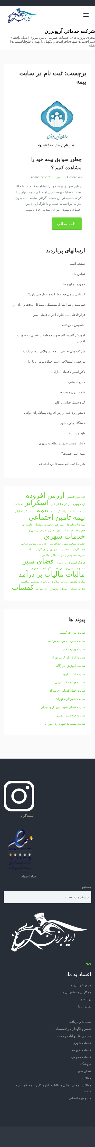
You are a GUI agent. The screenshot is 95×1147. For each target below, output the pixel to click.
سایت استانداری (74, 674)
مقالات (86, 1078)
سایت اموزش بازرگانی (70, 666)
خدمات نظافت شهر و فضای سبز (67, 543)
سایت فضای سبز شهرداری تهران (63, 707)
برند (53, 511)
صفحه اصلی (77, 263)
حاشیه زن (27, 524)
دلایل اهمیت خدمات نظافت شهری (62, 443)
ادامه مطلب (66, 224)
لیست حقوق (38, 568)
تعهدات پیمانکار (43, 524)
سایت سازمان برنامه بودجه (66, 641)
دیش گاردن (79, 549)
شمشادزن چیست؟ (72, 392)
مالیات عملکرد (60, 581)
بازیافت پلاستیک (66, 511)
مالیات (75, 574)
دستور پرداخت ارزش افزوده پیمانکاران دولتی (54, 412)
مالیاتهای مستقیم (40, 581)
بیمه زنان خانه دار (75, 524)
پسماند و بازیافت (79, 1022)
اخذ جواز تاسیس (76, 496)
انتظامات (18, 504)
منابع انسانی (76, 382)
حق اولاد (80, 530)
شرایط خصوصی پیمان (72, 555)
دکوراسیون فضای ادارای (68, 372)
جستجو (86, 887)
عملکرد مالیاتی (50, 555)
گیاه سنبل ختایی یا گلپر (69, 402)
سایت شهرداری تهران (70, 699)
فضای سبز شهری (75, 568)
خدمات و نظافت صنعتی (34, 543)
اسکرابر (36, 503)
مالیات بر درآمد (41, 574)
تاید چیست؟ (77, 433)
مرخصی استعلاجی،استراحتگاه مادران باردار (56, 361)
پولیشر (54, 588)
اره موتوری (78, 504)
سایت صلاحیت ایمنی (71, 715)
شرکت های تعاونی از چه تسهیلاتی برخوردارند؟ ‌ (53, 351)
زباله (30, 549)
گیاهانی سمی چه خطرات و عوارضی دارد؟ (56, 294)
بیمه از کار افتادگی (24, 511)
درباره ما (85, 999)
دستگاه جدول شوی (72, 423)
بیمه (43, 510)
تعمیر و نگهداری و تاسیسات (72, 1029)
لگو (49, 568)
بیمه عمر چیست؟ (73, 453)
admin (35, 177)
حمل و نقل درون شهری (41, 530)
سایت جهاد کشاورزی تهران (67, 690)
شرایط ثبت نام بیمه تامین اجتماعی (61, 464)
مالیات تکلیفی (77, 581)
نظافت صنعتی (77, 588)
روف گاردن (42, 549)
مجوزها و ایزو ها (74, 284)
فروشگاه (85, 1064)
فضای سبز (38, 561)
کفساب (23, 587)
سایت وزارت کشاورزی (70, 682)
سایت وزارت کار (74, 649)
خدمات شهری (64, 536)
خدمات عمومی (81, 1057)
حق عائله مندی (65, 530)
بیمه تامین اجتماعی (56, 517)
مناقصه (25, 581)
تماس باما (78, 274)
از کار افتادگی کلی (60, 504)
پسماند (63, 588)
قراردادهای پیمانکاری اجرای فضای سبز (59, 315)
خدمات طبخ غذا (80, 1050)
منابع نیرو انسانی (79, 1098)
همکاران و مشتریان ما (76, 992)
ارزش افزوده (45, 495)
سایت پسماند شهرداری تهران (65, 723)
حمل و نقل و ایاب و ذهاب (74, 1036)
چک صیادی (42, 588)
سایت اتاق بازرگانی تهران (67, 657)
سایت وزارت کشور (72, 632)
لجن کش (58, 568)
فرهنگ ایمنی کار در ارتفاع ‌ (70, 562)
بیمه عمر (59, 524)
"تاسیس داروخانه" (73, 325)
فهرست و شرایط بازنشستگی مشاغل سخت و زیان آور (48, 304)
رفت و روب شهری (60, 549)
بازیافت (81, 511)
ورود (88, 963)
